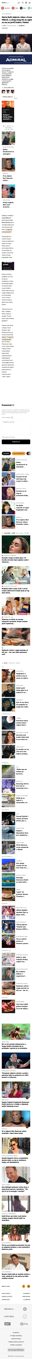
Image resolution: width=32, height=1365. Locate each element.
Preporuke (26, 1296)
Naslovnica (6, 1293)
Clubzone (26, 1299)
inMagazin (6, 1299)
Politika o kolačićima (16, 1345)
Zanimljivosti (7, 1296)
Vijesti (16, 8)
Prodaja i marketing (16, 1335)
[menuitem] (26, 2)
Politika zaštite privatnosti (16, 1342)
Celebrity (26, 1293)
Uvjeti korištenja (16, 1339)
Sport (24, 8)
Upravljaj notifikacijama (17, 1350)
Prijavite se (16, 442)
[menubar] (26, 2)
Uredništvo (16, 1332)
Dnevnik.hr (7, 8)
